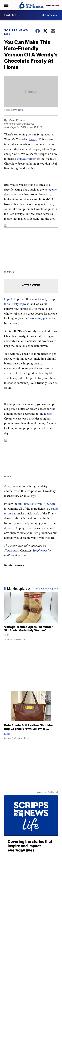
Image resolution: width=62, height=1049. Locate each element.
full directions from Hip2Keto (37, 503)
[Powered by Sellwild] (53, 792)
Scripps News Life (16, 32)
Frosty (33, 139)
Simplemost (11, 550)
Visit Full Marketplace (46, 588)
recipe (48, 413)
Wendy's (18, 109)
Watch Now (52, 5)
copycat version (26, 158)
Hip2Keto (10, 299)
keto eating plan (38, 318)
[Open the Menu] (6, 5)
